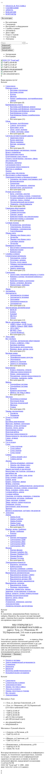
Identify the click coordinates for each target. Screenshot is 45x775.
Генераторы (14, 183)
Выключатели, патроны (15, 583)
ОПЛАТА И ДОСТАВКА (16, 6)
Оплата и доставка (13, 660)
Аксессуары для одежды (15, 173)
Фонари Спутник (17, 558)
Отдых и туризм (12, 417)
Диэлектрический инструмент (22, 202)
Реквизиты (10, 666)
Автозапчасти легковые (19, 297)
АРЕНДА (9, 10)
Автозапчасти (11, 293)
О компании (10, 664)
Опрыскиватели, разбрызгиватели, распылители (25, 486)
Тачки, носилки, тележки (15, 500)
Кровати (13, 388)
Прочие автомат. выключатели (22, 581)
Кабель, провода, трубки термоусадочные (22, 593)
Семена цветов (16, 459)
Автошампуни (16, 303)
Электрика (10, 513)
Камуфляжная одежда (14, 105)
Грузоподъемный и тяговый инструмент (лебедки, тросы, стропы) (26, 199)
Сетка (8, 444)
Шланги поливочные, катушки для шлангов (23, 511)
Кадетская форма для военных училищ (21, 150)
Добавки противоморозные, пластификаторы (21, 265)
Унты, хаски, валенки (18, 129)
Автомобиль (10, 291)
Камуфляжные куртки (19, 113)
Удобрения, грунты (13, 504)
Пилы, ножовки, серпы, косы (17, 490)
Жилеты (13, 96)
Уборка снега (11, 233)
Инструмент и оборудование (17, 175)
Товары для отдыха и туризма (17, 691)
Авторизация (11, 54)
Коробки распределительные (17, 595)
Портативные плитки (14, 430)
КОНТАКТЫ (11, 14)
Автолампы (14, 299)
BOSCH (13, 310)
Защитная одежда (17, 138)
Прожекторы (11, 600)
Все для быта (11, 339)
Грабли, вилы (11, 479)
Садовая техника (12, 223)
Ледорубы (14, 237)
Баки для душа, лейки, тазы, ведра (19, 475)
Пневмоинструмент (13, 245)
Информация (6, 656)
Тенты (8, 419)
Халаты (9, 171)
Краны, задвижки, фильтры (21, 283)
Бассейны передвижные (15, 421)
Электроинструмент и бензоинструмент (21, 177)
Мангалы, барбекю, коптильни (18, 424)
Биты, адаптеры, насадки (20, 194)
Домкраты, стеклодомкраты (21, 204)
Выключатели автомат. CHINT (22, 575)
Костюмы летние (17, 92)
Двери (8, 289)
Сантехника (10, 272)
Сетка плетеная (16, 446)
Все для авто (10, 693)
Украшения (14, 415)
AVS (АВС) (14, 328)
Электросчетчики (12, 604)
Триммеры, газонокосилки (20, 229)
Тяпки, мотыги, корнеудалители (18, 502)
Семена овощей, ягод (18, 457)
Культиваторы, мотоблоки (20, 225)
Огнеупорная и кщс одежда (16, 156)
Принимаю (17, 654)
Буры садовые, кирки (14, 477)
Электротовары (12, 695)
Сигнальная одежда (13, 165)
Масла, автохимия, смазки (16, 322)
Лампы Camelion (16, 519)
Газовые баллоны (17, 210)
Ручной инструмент (13, 192)
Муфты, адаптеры (13, 484)
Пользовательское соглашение (17, 673)
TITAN (13, 318)
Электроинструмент (13, 685)
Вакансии (9, 668)
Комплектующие (16, 250)
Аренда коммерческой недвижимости (20, 662)
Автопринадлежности (19, 301)
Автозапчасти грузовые (19, 295)
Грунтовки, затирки (18, 260)
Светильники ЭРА (17, 546)
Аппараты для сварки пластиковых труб (26, 179)
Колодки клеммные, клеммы (21, 569)
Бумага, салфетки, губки (19, 343)
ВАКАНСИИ (11, 12)
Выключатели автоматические (18, 573)
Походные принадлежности (16, 434)
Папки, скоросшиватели (19, 374)
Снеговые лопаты (17, 241)
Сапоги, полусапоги (18, 125)
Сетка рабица (15, 448)
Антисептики (15, 355)
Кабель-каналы (16, 566)
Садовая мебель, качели (15, 492)
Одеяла (13, 407)
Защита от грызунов (18, 361)
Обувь (8, 121)
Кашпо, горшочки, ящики (16, 482)
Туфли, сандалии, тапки (19, 132)
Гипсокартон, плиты (18, 258)
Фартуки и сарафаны (14, 169)
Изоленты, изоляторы (18, 564)
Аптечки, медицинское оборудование (25, 341)
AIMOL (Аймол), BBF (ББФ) (21, 326)
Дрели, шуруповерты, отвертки (22, 185)
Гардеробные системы (19, 384)
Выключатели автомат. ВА (20, 577)
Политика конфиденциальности (18, 671)
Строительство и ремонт (15, 683)
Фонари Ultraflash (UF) (19, 554)
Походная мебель (12, 432)
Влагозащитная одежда (15, 154)
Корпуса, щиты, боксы (14, 598)
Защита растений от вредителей (18, 469)
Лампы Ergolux (16, 521)
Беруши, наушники (17, 144)
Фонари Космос (16, 556)
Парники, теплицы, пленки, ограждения (22, 488)
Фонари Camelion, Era (18, 552)
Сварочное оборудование (16, 208)
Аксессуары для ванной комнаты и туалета (27, 274)
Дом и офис (10, 337)
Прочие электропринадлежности (23, 571)
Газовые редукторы (18, 212)
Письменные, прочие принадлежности (25, 376)
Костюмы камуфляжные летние (22, 111)
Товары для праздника (14, 411)
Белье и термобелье (13, 152)
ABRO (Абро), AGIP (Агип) (21, 324)
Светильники (11, 535)
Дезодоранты (15, 359)
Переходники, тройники (19, 285)
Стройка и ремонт (13, 254)
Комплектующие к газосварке (22, 219)
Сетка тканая (15, 453)
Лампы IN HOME (17, 525)
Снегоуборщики (16, 231)
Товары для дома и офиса (16, 687)
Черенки (9, 508)
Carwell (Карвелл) (17, 332)
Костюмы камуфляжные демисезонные (25, 109)
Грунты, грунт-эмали (18, 262)
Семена (8, 455)
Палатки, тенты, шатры (15, 428)
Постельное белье (17, 401)
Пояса (12, 146)
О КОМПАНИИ (12, 8)
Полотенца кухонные (18, 399)
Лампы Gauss (15, 523)
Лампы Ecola (15, 517)
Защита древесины (17, 268)
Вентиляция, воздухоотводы (21, 347)
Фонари (9, 548)
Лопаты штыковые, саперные (21, 463)
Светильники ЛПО (17, 542)
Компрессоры (15, 252)
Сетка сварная (15, 450)
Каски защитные (16, 140)
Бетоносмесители (17, 181)
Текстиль (9, 397)
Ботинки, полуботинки (19, 123)
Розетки (13, 533)
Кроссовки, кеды (17, 127)
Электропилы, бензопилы (20, 227)
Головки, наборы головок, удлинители (25, 196)
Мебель (8, 382)
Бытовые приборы (17, 345)
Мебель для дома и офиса (20, 392)
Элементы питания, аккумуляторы (19, 606)
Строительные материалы (16, 256)
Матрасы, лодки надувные (16, 426)
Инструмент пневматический (21, 248)
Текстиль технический (19, 403)
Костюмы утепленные (19, 90)
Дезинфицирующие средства (21, 357)
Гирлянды (14, 413)
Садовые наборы (12, 494)
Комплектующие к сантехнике (22, 281)
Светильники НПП (17, 544)
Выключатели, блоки (18, 585)
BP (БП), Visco (15, 330)
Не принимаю (6, 654)
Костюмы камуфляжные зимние (22, 107)
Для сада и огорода (13, 689)
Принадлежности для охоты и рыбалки (21, 436)
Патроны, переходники (19, 587)
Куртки (13, 94)
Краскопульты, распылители (21, 187)
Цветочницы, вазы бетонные (17, 506)
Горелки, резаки (16, 214)
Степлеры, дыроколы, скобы (21, 378)
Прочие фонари (16, 550)
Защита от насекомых (18, 363)
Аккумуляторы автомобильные (18, 308)
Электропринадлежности (16, 562)
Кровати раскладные (18, 390)
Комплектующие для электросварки (24, 216)
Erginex (13, 312)
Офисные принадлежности (21, 372)
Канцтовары (10, 368)
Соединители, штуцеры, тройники (19, 498)
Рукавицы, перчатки (14, 163)
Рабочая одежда (12, 88)
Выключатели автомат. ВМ (21, 579)
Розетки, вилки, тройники (16, 529)
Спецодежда (10, 86)
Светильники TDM (17, 540)
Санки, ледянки (12, 438)
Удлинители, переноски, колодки (19, 602)
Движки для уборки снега (20, 235)
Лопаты (9, 461)
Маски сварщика (16, 142)
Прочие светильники (18, 537)
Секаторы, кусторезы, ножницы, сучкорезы (23, 496)
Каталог (4, 677)
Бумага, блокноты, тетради (20, 370)
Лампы (8, 515)
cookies (27, 639)
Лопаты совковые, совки (20, 467)
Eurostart (13, 314)
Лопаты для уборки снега (20, 465)
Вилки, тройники (17, 531)
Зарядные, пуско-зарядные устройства (21, 591)
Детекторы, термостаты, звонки (18, 589)
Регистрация (10, 56)
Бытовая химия (12, 353)
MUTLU (13, 316)
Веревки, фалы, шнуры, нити (21, 349)
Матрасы (13, 405)
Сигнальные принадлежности (17, 167)
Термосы (9, 440)
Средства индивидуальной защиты (19, 136)
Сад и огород (11, 442)
